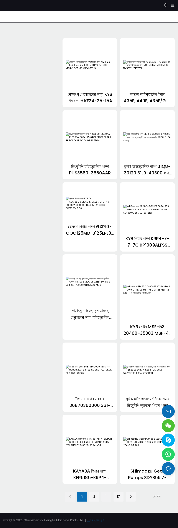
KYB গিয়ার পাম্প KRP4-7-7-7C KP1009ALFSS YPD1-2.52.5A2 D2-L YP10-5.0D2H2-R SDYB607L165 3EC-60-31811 (147, 242)
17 (118, 496)
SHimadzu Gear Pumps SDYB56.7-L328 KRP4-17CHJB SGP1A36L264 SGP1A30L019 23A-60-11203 (147, 474)
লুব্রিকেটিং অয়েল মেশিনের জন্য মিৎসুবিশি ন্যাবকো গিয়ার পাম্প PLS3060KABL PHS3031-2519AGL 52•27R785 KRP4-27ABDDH (147, 402)
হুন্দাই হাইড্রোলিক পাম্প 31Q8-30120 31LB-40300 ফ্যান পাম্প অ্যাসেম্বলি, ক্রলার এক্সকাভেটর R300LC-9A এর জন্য (147, 169)
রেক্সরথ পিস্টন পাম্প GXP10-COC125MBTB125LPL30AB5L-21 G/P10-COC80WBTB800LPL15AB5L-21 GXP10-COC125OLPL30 (90, 230)
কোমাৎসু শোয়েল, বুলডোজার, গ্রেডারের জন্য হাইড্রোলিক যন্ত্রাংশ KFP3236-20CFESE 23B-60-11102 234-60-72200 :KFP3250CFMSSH (90, 314)
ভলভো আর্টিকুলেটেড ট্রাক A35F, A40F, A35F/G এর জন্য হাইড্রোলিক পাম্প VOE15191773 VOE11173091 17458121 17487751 (147, 97)
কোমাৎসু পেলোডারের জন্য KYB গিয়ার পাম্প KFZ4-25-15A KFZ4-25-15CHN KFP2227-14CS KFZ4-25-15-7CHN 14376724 (90, 97)
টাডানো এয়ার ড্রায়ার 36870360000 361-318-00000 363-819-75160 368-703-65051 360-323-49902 (90, 402)
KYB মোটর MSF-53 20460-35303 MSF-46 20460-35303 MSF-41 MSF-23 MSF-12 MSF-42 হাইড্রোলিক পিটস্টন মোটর (147, 330)
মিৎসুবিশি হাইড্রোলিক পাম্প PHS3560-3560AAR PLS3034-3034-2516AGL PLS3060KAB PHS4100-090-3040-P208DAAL (90, 169)
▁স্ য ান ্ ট (95, 520)
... (106, 494)
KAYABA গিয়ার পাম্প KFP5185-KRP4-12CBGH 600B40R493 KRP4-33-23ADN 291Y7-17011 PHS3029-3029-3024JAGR (90, 474)
